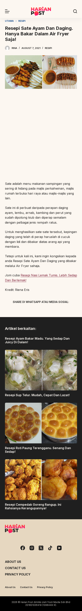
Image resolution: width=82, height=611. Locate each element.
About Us (13, 562)
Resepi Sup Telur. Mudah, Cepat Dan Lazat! (37, 395)
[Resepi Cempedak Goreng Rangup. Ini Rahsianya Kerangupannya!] (41, 479)
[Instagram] (32, 548)
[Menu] (7, 11)
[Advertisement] (41, 136)
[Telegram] (47, 311)
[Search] (75, 11)
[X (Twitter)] (34, 311)
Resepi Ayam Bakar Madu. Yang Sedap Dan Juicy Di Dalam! (37, 340)
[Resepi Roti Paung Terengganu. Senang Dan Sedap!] (41, 423)
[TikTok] (50, 548)
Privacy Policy (18, 574)
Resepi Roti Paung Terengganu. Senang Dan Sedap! (38, 450)
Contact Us (15, 568)
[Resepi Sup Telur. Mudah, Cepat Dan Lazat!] (41, 370)
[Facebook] (21, 311)
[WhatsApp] (61, 311)
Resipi (48, 48)
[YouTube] (59, 548)
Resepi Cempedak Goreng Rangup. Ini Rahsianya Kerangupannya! (33, 506)
